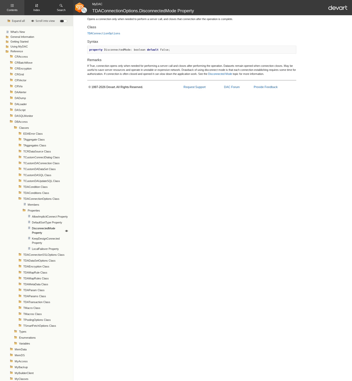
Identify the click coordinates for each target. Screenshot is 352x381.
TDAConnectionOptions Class (41, 198)
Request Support (195, 87)
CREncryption (23, 68)
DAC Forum (232, 87)
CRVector (20, 80)
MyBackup (21, 367)
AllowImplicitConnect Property (50, 216)
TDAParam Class (34, 290)
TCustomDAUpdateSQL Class (41, 181)
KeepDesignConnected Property (46, 240)
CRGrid (19, 74)
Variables (24, 343)
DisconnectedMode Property (43, 230)
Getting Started (19, 41)
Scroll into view (45, 21)
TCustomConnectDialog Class (41, 157)
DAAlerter (20, 92)
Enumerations (27, 337)
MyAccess (21, 361)
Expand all (18, 21)
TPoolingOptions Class (37, 319)
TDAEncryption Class (36, 266)
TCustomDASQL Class (37, 175)
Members (33, 204)
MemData (21, 349)
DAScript (20, 110)
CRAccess (21, 56)
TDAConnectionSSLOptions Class (44, 254)
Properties (34, 210)
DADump (20, 98)
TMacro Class (31, 308)
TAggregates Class (34, 145)
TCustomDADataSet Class (39, 169)
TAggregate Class (34, 139)
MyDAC (97, 4)
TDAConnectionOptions (103, 33)
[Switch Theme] (63, 21)
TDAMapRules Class (36, 278)
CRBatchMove (23, 62)
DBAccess (21, 121)
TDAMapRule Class (35, 272)
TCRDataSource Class (37, 151)
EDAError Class (33, 133)
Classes (24, 127)
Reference (16, 51)
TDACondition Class (35, 186)
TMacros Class (32, 314)
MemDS (20, 355)
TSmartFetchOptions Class (39, 325)
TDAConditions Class (36, 193)
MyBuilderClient (24, 373)
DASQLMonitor (24, 115)
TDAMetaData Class (35, 284)
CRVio (19, 86)
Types (22, 331)
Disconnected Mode (220, 73)
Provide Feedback (266, 87)
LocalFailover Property (45, 248)
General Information (22, 36)
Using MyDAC (19, 46)
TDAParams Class (34, 296)
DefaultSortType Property (47, 222)
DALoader (21, 104)
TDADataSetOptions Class (39, 260)
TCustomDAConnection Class (41, 163)
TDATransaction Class (36, 302)
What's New (17, 31)
